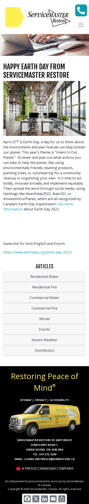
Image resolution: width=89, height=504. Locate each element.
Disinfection (44, 350)
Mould (44, 318)
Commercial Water (44, 297)
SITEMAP (26, 400)
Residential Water (44, 276)
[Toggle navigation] (81, 25)
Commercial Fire (44, 308)
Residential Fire (44, 287)
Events (44, 329)
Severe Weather (44, 340)
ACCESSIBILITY (59, 400)
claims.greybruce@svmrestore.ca (49, 459)
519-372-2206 (47, 454)
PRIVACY (40, 400)
